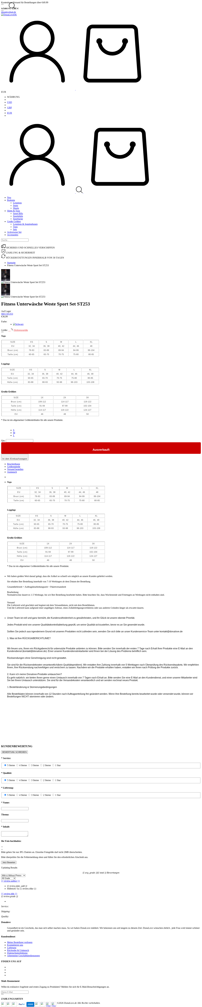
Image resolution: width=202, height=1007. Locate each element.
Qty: (3, 440)
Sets (15, 229)
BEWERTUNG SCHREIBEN (14, 752)
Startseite (11, 262)
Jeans (15, 205)
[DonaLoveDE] (9, 14)
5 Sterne (11, 765)
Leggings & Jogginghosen (25, 224)
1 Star (58, 765)
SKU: (7, 314)
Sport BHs (18, 213)
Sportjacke (18, 219)
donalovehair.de (8, 12)
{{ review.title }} (9, 893)
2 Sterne (47, 765)
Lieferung (11, 947)
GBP (9, 107)
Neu (9, 197)
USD (9, 102)
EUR (9, 113)
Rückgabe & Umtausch (18, 950)
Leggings (17, 203)
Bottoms (11, 200)
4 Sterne (23, 765)
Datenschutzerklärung (17, 953)
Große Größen (14, 221)
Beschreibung (13, 464)
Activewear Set (14, 232)
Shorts (16, 208)
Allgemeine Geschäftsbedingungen (23, 955)
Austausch (12, 472)
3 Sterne (35, 765)
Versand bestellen (15, 469)
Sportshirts (18, 216)
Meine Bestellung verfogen (19, 942)
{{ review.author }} (10, 881)
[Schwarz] (18, 324)
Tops (15, 227)
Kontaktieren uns (15, 945)
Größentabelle (13, 466)
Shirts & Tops (13, 211)
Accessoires (12, 234)
